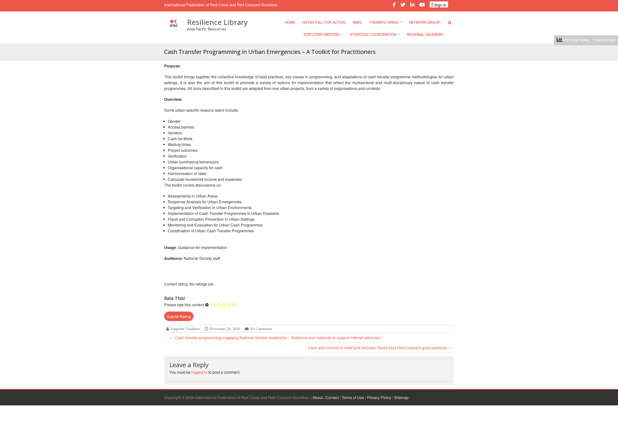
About (317, 397)
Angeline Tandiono (185, 329)
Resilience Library (217, 22)
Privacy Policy (379, 397)
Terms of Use (353, 397)
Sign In (439, 4)
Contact (332, 397)
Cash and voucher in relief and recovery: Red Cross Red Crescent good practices (380, 347)
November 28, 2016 (225, 329)
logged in (199, 372)
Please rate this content (184, 304)
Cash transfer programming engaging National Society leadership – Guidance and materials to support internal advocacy (275, 337)
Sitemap (401, 397)
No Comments (261, 329)
